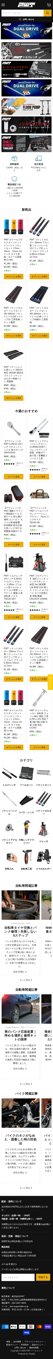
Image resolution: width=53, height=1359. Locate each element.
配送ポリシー (12, 1345)
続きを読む (19, 971)
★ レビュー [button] (50, 682)
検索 (8, 1342)
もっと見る (25, 980)
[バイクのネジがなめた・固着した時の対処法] (21, 1113)
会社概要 (17, 1342)
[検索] (48, 13)
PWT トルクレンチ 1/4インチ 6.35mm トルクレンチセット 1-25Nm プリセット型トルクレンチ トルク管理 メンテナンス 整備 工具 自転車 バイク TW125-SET (13, 587)
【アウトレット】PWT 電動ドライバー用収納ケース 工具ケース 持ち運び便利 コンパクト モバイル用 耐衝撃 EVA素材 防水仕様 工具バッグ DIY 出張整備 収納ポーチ (13, 519)
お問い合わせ (20, 1348)
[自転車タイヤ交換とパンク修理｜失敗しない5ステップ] (21, 905)
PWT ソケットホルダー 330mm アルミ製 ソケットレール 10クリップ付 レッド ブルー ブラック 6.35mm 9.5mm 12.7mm (39, 248)
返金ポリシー (37, 1345)
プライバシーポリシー (33, 1342)
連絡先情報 (34, 1348)
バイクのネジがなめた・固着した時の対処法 (21, 1139)
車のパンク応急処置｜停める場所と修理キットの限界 (20, 1035)
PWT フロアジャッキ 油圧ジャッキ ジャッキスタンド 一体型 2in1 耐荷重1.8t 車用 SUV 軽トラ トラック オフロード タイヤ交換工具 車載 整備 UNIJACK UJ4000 (39, 587)
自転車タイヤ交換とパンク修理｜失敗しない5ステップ (20, 931)
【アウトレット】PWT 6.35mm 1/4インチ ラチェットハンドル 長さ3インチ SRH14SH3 (13, 447)
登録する (43, 1277)
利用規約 (25, 1345)
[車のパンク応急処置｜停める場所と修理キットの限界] (21, 1009)
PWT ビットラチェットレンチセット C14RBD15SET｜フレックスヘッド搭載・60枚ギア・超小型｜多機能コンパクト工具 (39, 450)
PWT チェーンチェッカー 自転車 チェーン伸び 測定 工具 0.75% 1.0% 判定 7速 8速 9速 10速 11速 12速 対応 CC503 (39, 719)
